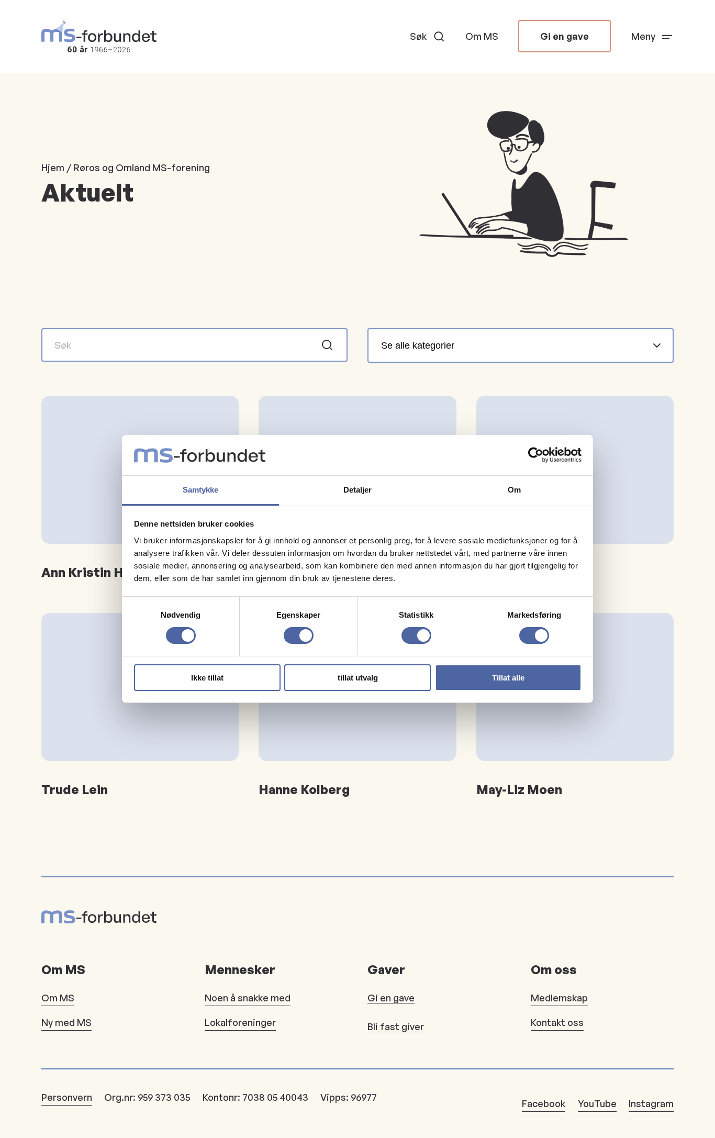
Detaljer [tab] (357, 489)
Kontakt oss (557, 1022)
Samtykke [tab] (201, 489)
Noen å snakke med (248, 997)
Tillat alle (508, 677)
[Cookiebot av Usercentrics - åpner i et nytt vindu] (536, 455)
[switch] (299, 635)
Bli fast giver (395, 1026)
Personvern (66, 1097)
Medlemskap (559, 997)
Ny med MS (66, 1022)
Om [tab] (514, 489)
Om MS (481, 36)
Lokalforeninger (240, 1022)
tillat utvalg (358, 677)
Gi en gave (564, 36)
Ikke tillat (207, 677)
